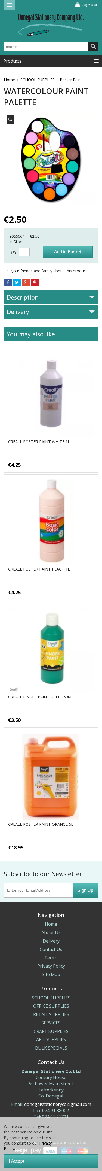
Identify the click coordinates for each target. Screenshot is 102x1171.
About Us (51, 932)
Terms (51, 958)
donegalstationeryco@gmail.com (57, 1104)
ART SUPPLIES (51, 1039)
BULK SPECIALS (51, 1048)
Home (9, 79)
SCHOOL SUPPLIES (37, 79)
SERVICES (51, 1023)
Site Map (51, 974)
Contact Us (51, 949)
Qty (13, 251)
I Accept (16, 1161)
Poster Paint (71, 79)
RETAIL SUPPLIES (51, 1014)
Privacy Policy (51, 966)
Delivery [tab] (18, 312)
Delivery (51, 941)
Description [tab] (23, 297)
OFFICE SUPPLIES (51, 1006)
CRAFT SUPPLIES (51, 1031)
